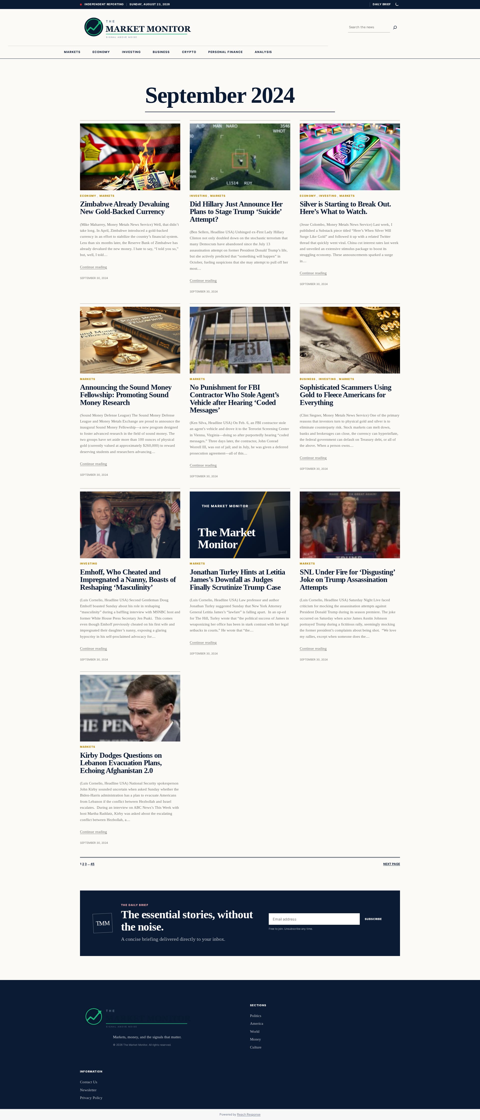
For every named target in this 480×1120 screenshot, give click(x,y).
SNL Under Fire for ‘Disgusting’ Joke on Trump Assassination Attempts (347, 579)
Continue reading (93, 267)
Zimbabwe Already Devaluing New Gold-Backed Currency (124, 207)
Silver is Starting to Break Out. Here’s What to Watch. (345, 207)
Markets (107, 196)
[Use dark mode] (397, 4)
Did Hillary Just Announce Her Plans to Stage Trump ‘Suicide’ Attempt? (236, 211)
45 (92, 864)
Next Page (391, 864)
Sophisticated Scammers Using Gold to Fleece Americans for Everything (345, 395)
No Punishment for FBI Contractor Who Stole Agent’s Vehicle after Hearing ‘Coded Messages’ (234, 399)
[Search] (395, 27)
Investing (198, 196)
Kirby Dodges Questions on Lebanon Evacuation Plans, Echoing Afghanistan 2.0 (121, 763)
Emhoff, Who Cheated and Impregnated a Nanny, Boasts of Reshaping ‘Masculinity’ (128, 579)
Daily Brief (382, 4)
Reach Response (248, 1114)
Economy (88, 196)
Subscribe (373, 919)
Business (308, 379)
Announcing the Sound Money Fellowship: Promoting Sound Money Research (126, 395)
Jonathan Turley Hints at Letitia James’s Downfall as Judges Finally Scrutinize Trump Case (237, 579)
